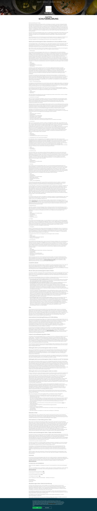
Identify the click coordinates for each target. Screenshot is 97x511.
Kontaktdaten (52, 1)
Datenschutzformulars (32, 461)
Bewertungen (45, 1)
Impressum (59, 1)
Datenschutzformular (50, 330)
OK (37, 507)
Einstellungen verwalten (51, 503)
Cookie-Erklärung (34, 200)
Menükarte (39, 1)
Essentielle (47, 507)
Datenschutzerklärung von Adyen (50, 259)
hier (63, 402)
